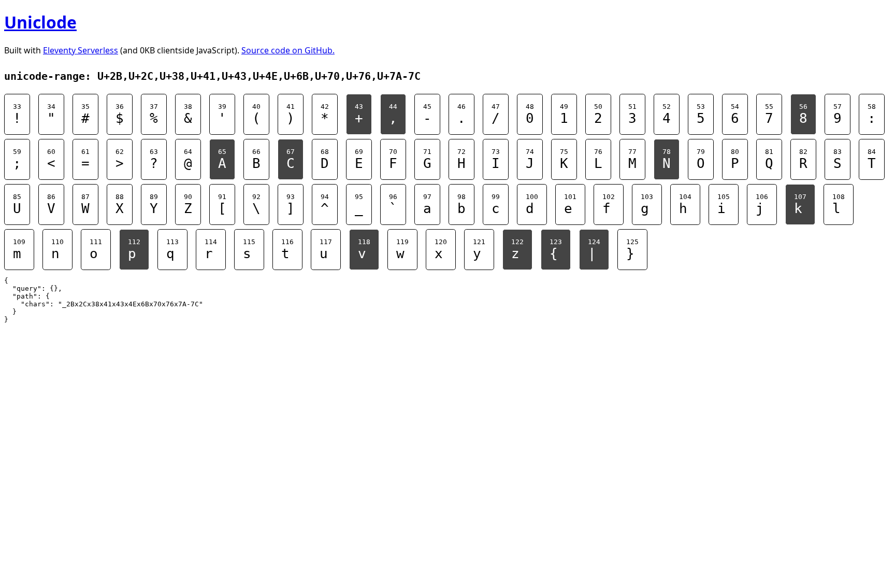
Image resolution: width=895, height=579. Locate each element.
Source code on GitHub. (288, 50)
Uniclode (40, 22)
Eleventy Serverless (80, 50)
